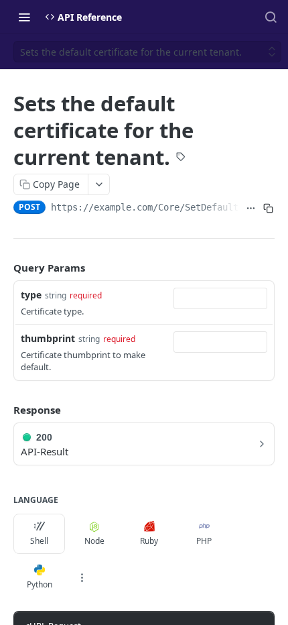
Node (94, 541)
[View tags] (181, 158)
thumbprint (48, 338)
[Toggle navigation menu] (24, 16)
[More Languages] (81, 577)
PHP (204, 541)
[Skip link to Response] (4, 410)
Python (39, 584)
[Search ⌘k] (270, 16)
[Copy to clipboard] (269, 209)
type (31, 294)
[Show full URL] (250, 209)
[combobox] (220, 298)
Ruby (149, 541)
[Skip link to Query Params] (4, 268)
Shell (39, 541)
